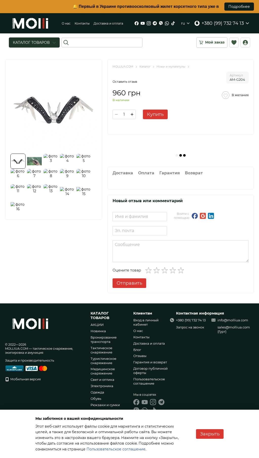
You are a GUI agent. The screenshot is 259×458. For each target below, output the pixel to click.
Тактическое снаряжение (101, 350)
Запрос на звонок (190, 327)
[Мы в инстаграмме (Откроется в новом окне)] (149, 23)
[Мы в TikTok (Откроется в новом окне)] (173, 23)
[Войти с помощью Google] (203, 216)
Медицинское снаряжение (103, 371)
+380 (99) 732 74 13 (223, 23)
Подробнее (239, 6)
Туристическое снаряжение (103, 361)
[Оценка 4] (174, 270)
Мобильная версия (25, 379)
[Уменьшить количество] (116, 114)
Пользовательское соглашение (149, 381)
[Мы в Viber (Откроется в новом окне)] (161, 23)
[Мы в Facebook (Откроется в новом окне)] (137, 23)
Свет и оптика (102, 380)
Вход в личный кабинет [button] (146, 322)
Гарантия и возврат (150, 362)
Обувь (96, 399)
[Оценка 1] (149, 270)
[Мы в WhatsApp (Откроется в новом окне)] (167, 23)
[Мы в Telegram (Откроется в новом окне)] (155, 23)
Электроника (102, 386)
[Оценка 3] (166, 270)
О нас (66, 23)
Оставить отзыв (125, 82)
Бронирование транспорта (104, 339)
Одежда (97, 392)
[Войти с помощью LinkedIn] (211, 216)
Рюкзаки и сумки (105, 405)
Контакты (82, 23)
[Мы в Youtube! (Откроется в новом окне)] (143, 23)
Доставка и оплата (108, 23)
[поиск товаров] (66, 42)
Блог (137, 350)
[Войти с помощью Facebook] (195, 216)
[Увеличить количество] (132, 114)
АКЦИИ (97, 325)
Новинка (98, 331)
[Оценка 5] (182, 270)
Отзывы (139, 356)
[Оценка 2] (158, 270)
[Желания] (233, 42)
